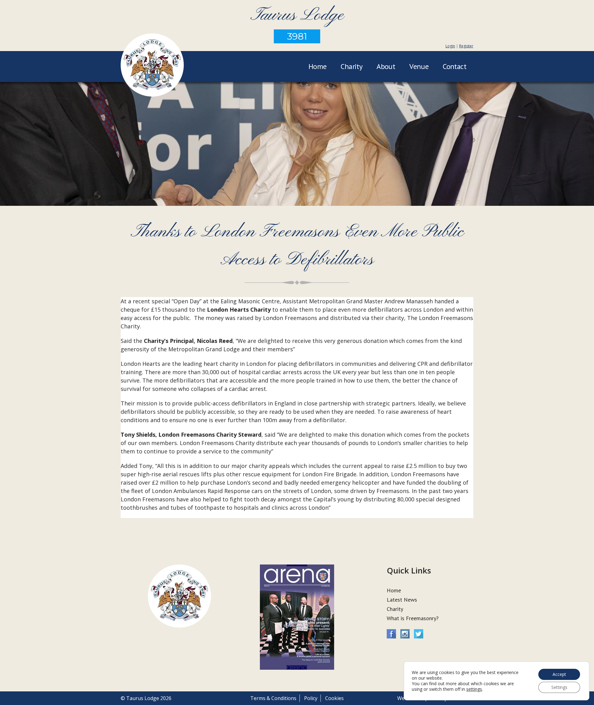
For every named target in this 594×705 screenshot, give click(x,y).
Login (450, 46)
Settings (559, 687)
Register (466, 46)
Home (317, 66)
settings (474, 689)
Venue (418, 66)
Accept (559, 674)
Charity (351, 66)
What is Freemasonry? (413, 618)
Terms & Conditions (273, 698)
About (386, 66)
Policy (310, 698)
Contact (454, 66)
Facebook (391, 633)
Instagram (405, 633)
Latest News (402, 599)
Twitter (418, 633)
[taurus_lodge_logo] (152, 65)
